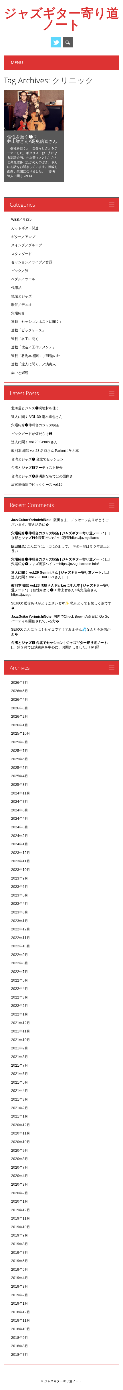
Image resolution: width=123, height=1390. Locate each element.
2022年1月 (19, 1014)
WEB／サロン (22, 220)
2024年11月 (20, 793)
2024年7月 (19, 802)
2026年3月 (19, 708)
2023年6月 (19, 887)
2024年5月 (19, 810)
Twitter (56, 42)
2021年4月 (19, 1091)
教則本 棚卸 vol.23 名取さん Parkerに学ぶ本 (45, 451)
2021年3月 (19, 1099)
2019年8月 (19, 1244)
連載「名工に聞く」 (26, 339)
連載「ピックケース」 (28, 330)
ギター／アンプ (23, 237)
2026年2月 (19, 717)
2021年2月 (19, 1108)
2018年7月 (19, 1355)
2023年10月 (20, 870)
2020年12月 (20, 1125)
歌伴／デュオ (21, 305)
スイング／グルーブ (26, 245)
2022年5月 (19, 980)
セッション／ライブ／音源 (31, 262)
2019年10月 (20, 1227)
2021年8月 (19, 1057)
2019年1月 (19, 1303)
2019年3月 (19, 1287)
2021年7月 (19, 1065)
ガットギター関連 (25, 228)
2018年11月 (20, 1320)
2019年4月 (19, 1278)
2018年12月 (20, 1312)
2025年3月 (19, 785)
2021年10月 (20, 1040)
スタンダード (21, 254)
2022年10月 (20, 946)
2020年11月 (20, 1133)
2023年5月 (19, 895)
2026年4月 (19, 700)
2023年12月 (20, 853)
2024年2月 (19, 836)
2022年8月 (19, 963)
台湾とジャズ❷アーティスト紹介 (37, 468)
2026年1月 (19, 725)
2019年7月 (19, 1253)
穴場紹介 (18, 313)
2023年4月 (19, 904)
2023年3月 (19, 912)
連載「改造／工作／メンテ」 (33, 347)
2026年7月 (19, 683)
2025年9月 (19, 742)
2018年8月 (19, 1346)
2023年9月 (19, 878)
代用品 (16, 288)
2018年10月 (20, 1329)
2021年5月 (19, 1082)
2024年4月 (19, 819)
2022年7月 (19, 972)
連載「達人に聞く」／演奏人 (33, 364)
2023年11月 (20, 861)
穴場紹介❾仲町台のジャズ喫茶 (35, 425)
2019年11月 (20, 1218)
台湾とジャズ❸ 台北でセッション (37, 459)
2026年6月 (19, 691)
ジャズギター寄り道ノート (61, 18)
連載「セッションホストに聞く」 (37, 322)
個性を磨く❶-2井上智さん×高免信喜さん (32, 139)
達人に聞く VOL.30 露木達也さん (36, 417)
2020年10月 (20, 1142)
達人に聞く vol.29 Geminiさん (34, 442)
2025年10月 (20, 734)
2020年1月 (19, 1201)
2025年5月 (19, 768)
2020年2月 (19, 1193)
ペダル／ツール (23, 279)
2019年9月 (19, 1235)
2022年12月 (20, 929)
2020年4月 (19, 1176)
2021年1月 (19, 1116)
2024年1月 (19, 844)
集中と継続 (19, 373)
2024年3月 (19, 827)
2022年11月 (20, 938)
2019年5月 (19, 1270)
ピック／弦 (19, 271)
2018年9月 (19, 1338)
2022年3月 (19, 997)
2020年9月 (19, 1151)
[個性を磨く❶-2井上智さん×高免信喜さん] (34, 129)
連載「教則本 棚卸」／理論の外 (35, 356)
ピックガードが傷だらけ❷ (31, 434)
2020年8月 (19, 1159)
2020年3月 (19, 1184)
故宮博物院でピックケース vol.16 (37, 485)
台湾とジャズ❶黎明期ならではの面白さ (42, 476)
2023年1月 (19, 921)
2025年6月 (19, 759)
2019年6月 (19, 1261)
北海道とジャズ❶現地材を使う (35, 408)
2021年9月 (19, 1048)
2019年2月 (19, 1295)
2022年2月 (19, 1006)
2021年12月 (20, 1023)
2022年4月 (19, 989)
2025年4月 (19, 776)
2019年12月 (20, 1210)
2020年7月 (19, 1168)
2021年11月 (20, 1031)
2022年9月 (19, 955)
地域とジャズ (21, 296)
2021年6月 (19, 1074)
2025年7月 (19, 751)
